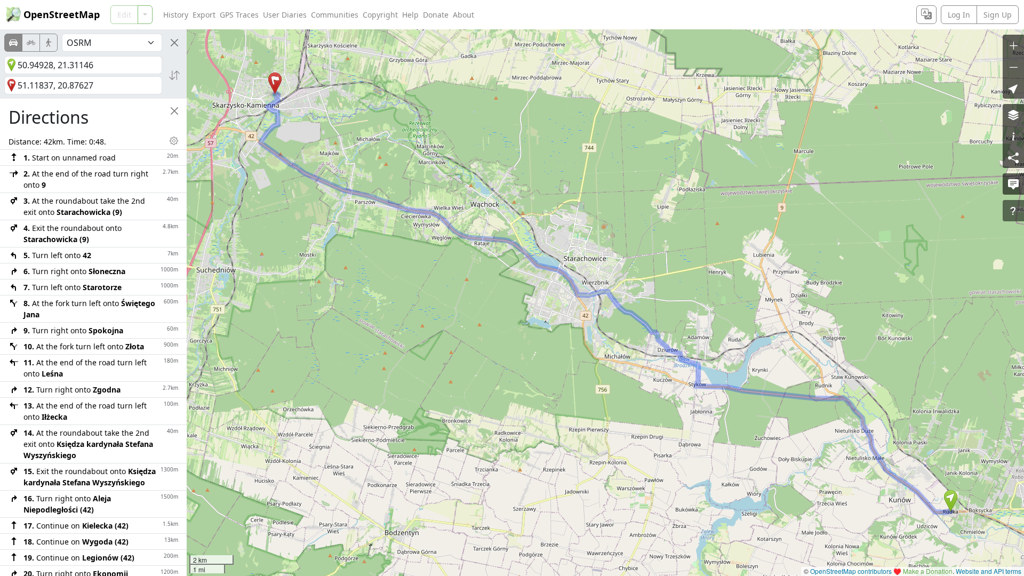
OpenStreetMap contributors (851, 570)
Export (204, 15)
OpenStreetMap (61, 14)
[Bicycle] (31, 43)
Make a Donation (928, 570)
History (175, 15)
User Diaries (285, 15)
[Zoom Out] (1013, 66)
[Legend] (1013, 136)
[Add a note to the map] (1013, 184)
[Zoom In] (1013, 45)
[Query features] (1013, 210)
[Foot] (48, 43)
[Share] (1013, 157)
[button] (950, 500)
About (463, 15)
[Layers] (1013, 114)
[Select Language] (926, 14)
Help (410, 15)
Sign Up (997, 15)
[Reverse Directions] (174, 75)
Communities (334, 15)
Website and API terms (988, 570)
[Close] (174, 43)
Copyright (380, 15)
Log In (959, 15)
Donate (436, 15)
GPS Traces (239, 15)
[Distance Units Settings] (173, 140)
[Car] (13, 43)
